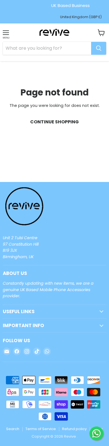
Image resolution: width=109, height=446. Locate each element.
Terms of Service (40, 428)
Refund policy (74, 428)
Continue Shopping (54, 122)
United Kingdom (81, 17)
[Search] (98, 48)
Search (12, 428)
